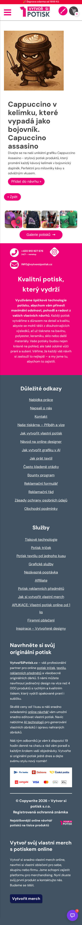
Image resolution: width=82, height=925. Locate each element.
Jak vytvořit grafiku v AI (41, 450)
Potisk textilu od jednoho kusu (41, 556)
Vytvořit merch (26, 898)
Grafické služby (41, 564)
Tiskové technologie (41, 539)
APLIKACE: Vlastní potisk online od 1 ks (41, 609)
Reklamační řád (41, 492)
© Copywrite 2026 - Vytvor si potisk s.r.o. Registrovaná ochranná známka (41, 806)
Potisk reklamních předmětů (41, 588)
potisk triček (46, 668)
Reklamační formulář (41, 483)
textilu (61, 668)
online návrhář (38, 712)
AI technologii (34, 722)
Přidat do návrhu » (26, 181)
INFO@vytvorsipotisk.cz (36, 264)
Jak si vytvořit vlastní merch (41, 596)
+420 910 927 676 (32, 251)
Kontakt (41, 416)
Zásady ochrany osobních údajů (41, 500)
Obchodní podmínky (41, 508)
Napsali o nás (41, 408)
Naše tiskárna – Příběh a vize (41, 425)
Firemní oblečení (41, 620)
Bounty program (41, 475)
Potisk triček (41, 547)
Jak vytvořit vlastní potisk (41, 433)
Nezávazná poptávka (41, 572)
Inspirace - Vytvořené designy (41, 628)
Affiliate (41, 580)
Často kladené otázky (41, 466)
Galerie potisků (38, 235)
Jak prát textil (41, 458)
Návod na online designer (41, 441)
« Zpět (12, 196)
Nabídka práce (41, 399)
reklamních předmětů (25, 673)
